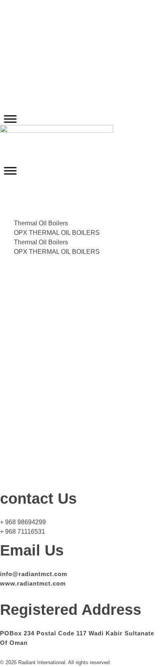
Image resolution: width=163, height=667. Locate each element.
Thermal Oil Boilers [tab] (41, 223)
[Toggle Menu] (10, 119)
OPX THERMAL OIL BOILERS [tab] (57, 232)
